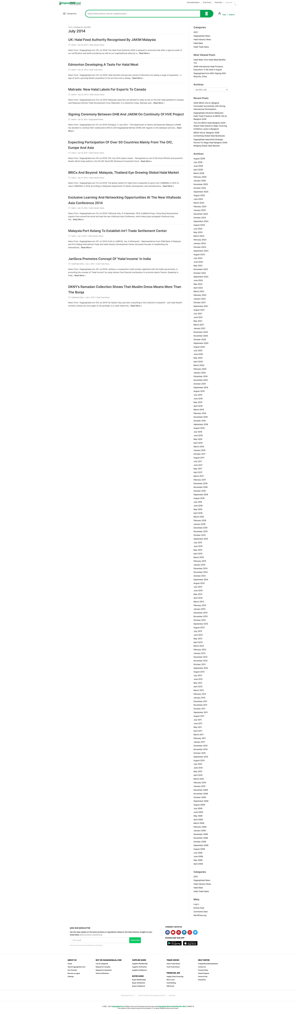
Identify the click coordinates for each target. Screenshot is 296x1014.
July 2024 (198, 229)
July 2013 (198, 631)
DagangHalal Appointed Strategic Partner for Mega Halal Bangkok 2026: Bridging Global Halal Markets (210, 142)
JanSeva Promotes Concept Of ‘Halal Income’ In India (109, 259)
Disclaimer (202, 980)
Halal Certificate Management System (151, 995)
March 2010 (199, 779)
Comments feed (201, 911)
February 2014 (200, 605)
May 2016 (198, 509)
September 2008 (201, 845)
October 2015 (200, 535)
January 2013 (199, 653)
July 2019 (198, 395)
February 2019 (200, 413)
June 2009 (198, 812)
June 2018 (198, 435)
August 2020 (199, 347)
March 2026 (199, 173)
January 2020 (200, 372)
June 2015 (198, 546)
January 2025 (200, 210)
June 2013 (198, 635)
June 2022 (198, 280)
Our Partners (72, 970)
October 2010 (200, 753)
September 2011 (201, 712)
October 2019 (200, 384)
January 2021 (199, 328)
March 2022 (199, 291)
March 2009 (199, 823)
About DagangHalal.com (76, 967)
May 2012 (198, 683)
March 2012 (199, 690)
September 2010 (201, 757)
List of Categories (102, 964)
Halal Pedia (218, 2)
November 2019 (201, 380)
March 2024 (199, 236)
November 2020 (201, 336)
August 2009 (199, 805)
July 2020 (198, 350)
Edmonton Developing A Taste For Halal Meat (103, 64)
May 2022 (198, 284)
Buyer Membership (139, 980)
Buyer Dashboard (138, 986)
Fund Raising (171, 983)
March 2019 (199, 409)
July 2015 (198, 542)
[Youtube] (173, 932)
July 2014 (198, 587)
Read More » (144, 53)
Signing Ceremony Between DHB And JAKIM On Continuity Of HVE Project (126, 114)
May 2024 (198, 232)
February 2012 (200, 694)
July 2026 (198, 162)
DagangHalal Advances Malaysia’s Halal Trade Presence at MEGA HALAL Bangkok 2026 (210, 116)
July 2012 (198, 675)
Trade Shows (207, 2)
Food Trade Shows (173, 967)
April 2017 (198, 472)
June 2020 (198, 354)
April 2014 (198, 598)
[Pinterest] (178, 932)
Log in (196, 904)
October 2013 (200, 620)
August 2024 (199, 225)
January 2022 (200, 299)
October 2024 (200, 217)
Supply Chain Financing (175, 976)
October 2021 (200, 302)
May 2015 (198, 550)
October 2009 (200, 797)
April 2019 (198, 406)
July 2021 (198, 313)
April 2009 (198, 819)
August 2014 (199, 583)
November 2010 (201, 749)
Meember (172, 995)
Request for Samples (103, 967)
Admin (73, 45)
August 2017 (199, 457)
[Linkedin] (184, 932)
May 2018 (198, 439)
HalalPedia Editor (77, 264)
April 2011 (198, 731)
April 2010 (198, 775)
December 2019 (200, 376)
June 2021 (198, 317)
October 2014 (200, 576)
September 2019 (201, 387)
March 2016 (199, 517)
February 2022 (200, 295)
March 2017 (199, 476)
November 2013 (201, 616)
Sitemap (71, 976)
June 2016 (198, 505)
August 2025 (199, 195)
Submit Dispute (203, 973)
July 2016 (198, 502)
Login (224, 14)
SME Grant (170, 986)
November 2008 (201, 838)
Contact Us (202, 967)
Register (232, 14)
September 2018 (201, 424)
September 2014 (201, 579)
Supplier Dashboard (139, 970)
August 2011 (199, 716)
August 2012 (199, 672)
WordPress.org (200, 915)
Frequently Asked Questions (208, 964)
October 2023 (200, 247)
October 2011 (199, 708)
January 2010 (199, 786)
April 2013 (198, 642)
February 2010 (200, 782)
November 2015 (201, 531)
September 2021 (201, 306)
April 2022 (198, 288)
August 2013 (199, 627)
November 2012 (201, 661)
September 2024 (201, 221)
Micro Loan (171, 980)
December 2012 (200, 657)
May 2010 (198, 771)
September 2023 (201, 251)
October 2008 (200, 841)
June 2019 (198, 398)
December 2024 (201, 214)
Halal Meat (198, 43)
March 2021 (199, 325)
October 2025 (200, 188)
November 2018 (201, 417)
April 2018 (198, 443)
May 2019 (198, 402)
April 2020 (198, 361)
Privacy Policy (203, 970)
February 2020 (200, 369)
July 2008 (198, 853)
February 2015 (200, 561)
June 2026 (198, 166)
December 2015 (200, 528)
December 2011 (200, 701)
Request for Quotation (104, 970)
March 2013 (199, 646)
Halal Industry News (96, 45)
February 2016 (200, 520)
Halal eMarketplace (193, 2)
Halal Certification (102, 973)
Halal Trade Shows (173, 964)
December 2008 (201, 834)
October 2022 (200, 273)
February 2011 (200, 738)
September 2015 (201, 539)
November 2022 (201, 269)
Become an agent (74, 973)
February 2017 (200, 480)
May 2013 (198, 638)
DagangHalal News (96, 119)
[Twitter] (195, 932)
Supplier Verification (139, 967)
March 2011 (199, 734)
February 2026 (200, 177)
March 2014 (199, 601)
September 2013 (201, 624)
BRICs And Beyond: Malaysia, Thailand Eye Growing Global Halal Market (123, 172)
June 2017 (198, 465)
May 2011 (198, 727)
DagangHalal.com (127, 995)
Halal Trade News (96, 70)
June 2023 (198, 262)
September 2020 (201, 343)
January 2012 (199, 698)
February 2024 (200, 240)
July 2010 (198, 764)
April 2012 (198, 686)
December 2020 (201, 332)
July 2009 (198, 808)
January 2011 (199, 742)
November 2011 (200, 705)
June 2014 (198, 590)
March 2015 (199, 557)
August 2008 (199, 849)
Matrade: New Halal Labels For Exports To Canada (107, 89)
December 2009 (201, 790)
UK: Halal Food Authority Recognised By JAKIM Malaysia (112, 40)
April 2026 (198, 169)
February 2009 (200, 827)
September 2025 (201, 192)
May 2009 (198, 816)
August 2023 (199, 254)
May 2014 (198, 594)
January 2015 (199, 565)
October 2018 (200, 420)
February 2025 (200, 206)
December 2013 (200, 613)
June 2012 (198, 679)
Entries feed (199, 908)
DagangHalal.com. (118, 1006)
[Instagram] (189, 932)
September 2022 (201, 277)
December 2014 (200, 568)
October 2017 (199, 454)
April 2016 (198, 513)
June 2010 (198, 768)
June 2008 (198, 856)
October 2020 (200, 339)
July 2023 (198, 258)
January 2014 (199, 609)
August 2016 (199, 498)
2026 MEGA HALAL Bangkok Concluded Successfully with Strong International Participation (209, 106)
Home (70, 27)
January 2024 (200, 243)
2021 (196, 32)
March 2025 (199, 203)
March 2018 (199, 446)
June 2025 (198, 199)
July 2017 (198, 461)
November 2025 (201, 184)
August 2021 (199, 310)
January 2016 (199, 524)
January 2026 (200, 180)
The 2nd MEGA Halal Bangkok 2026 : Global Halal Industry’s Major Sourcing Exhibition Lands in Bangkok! (210, 126)
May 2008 (198, 860)
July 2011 (198, 720)
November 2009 (201, 793)
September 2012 (201, 668)
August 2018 (199, 428)
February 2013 (200, 649)
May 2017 (198, 468)
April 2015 (198, 553)
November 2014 (201, 572)
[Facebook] (167, 932)
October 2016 (200, 491)
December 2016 (200, 483)
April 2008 (198, 864)
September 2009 (201, 801)
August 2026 (199, 158)
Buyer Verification (138, 983)
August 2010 (199, 760)
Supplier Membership (140, 964)
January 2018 (199, 450)
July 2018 (198, 432)
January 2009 (200, 830)
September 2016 (201, 494)
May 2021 (198, 321)
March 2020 (199, 365)
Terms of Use (202, 976)
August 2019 (199, 391)
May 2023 (198, 265)
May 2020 (198, 358)
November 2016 (201, 487)
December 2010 (200, 745)
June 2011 (198, 723)
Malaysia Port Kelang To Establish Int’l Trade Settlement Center (117, 231)
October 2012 (200, 664)
